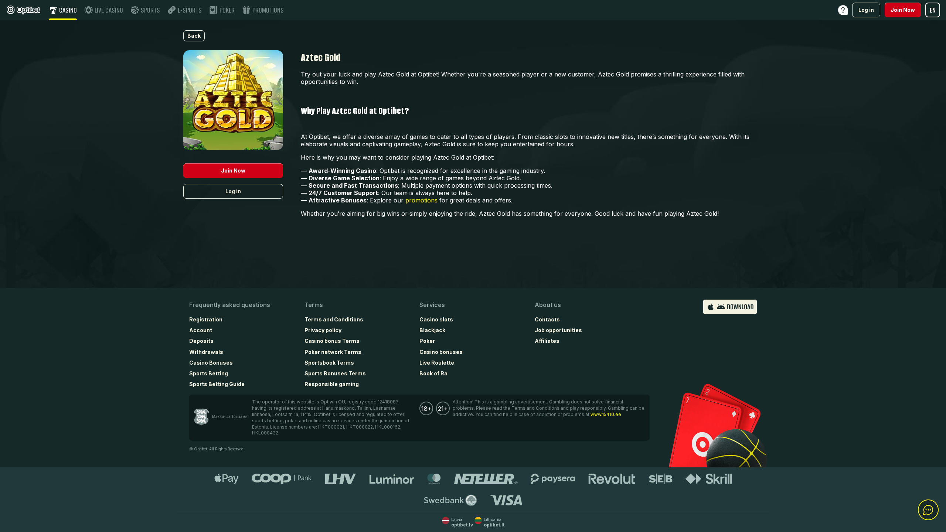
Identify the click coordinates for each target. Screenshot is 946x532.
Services (432, 304)
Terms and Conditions (333, 319)
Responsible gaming (331, 384)
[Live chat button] (928, 510)
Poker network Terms (332, 352)
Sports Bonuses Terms (335, 373)
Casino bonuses (441, 352)
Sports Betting (208, 373)
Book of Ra (433, 373)
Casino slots (436, 319)
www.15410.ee (606, 414)
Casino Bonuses (211, 362)
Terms (313, 304)
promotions (421, 200)
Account (200, 330)
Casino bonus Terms (332, 341)
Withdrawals (206, 352)
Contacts (547, 319)
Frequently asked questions (229, 304)
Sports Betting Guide (217, 384)
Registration (205, 319)
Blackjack (432, 330)
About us (548, 304)
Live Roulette (436, 362)
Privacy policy (322, 330)
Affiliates (547, 341)
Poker (427, 341)
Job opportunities (558, 330)
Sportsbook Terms (329, 362)
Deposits (201, 341)
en (933, 10)
